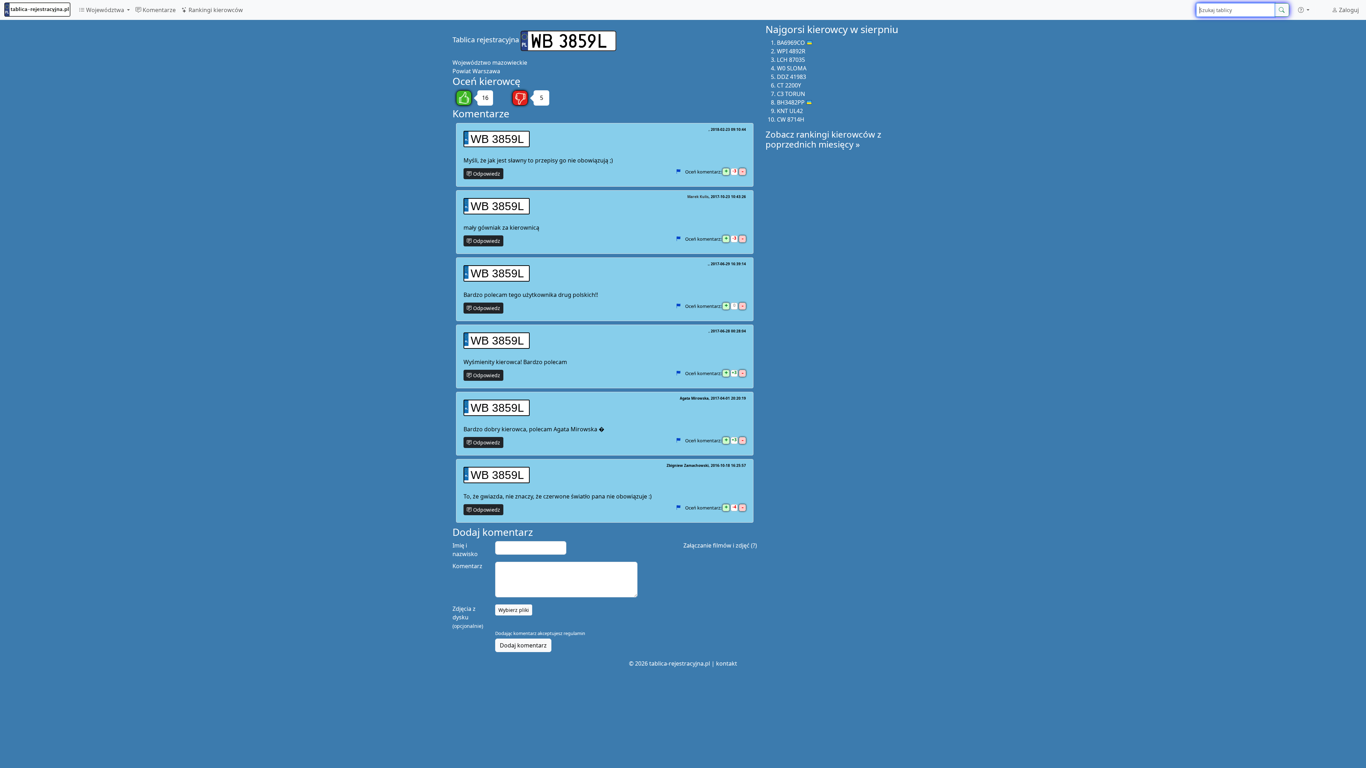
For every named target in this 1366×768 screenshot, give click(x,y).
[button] (1303, 10)
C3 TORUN (791, 94)
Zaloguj (1348, 10)
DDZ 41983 (791, 77)
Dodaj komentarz (523, 645)
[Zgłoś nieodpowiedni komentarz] (678, 172)
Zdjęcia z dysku (467, 617)
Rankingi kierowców (215, 10)
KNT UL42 (790, 111)
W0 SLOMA (791, 68)
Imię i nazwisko (465, 550)
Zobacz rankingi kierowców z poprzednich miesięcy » (823, 139)
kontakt (726, 663)
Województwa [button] (105, 10)
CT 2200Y (789, 85)
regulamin (574, 633)
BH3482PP (791, 102)
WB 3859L (497, 139)
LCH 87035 (791, 60)
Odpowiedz (486, 173)
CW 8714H (790, 119)
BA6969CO (791, 43)
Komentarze (158, 10)
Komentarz (467, 566)
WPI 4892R (791, 51)
